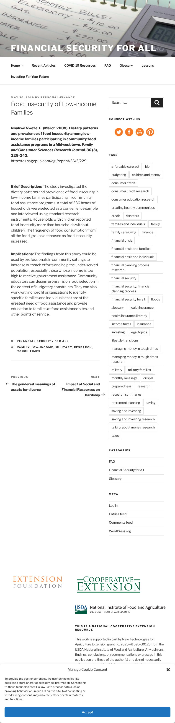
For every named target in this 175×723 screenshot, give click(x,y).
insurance (144, 324)
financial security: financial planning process (130, 288)
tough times (29, 351)
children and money (146, 175)
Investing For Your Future (30, 76)
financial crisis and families (130, 249)
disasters (132, 216)
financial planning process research (130, 267)
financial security (123, 278)
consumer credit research (130, 191)
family (23, 347)
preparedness (121, 386)
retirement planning (125, 403)
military (64, 347)
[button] (168, 669)
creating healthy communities (133, 207)
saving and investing (126, 411)
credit (115, 216)
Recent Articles (44, 65)
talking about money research (133, 427)
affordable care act (125, 166)
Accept (87, 712)
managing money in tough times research (134, 359)
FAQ (107, 65)
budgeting (118, 175)
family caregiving (123, 232)
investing (118, 332)
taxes (115, 435)
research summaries (126, 394)
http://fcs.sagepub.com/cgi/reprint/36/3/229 (49, 161)
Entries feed (117, 514)
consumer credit (123, 183)
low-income (43, 347)
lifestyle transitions (125, 340)
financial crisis (121, 240)
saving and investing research (133, 419)
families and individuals (128, 224)
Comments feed (121, 522)
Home (15, 65)
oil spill (148, 378)
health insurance (141, 307)
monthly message (124, 378)
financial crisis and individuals (132, 257)
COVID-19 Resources (80, 65)
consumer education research (133, 199)
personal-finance (58, 97)
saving (150, 403)
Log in (113, 505)
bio (147, 166)
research (83, 347)
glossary (117, 307)
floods (155, 299)
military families (139, 370)
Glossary (126, 65)
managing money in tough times (134, 348)
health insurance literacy (129, 316)
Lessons (148, 65)
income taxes (121, 324)
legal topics (139, 332)
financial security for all (128, 299)
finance (147, 232)
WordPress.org (120, 531)
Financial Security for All (84, 48)
